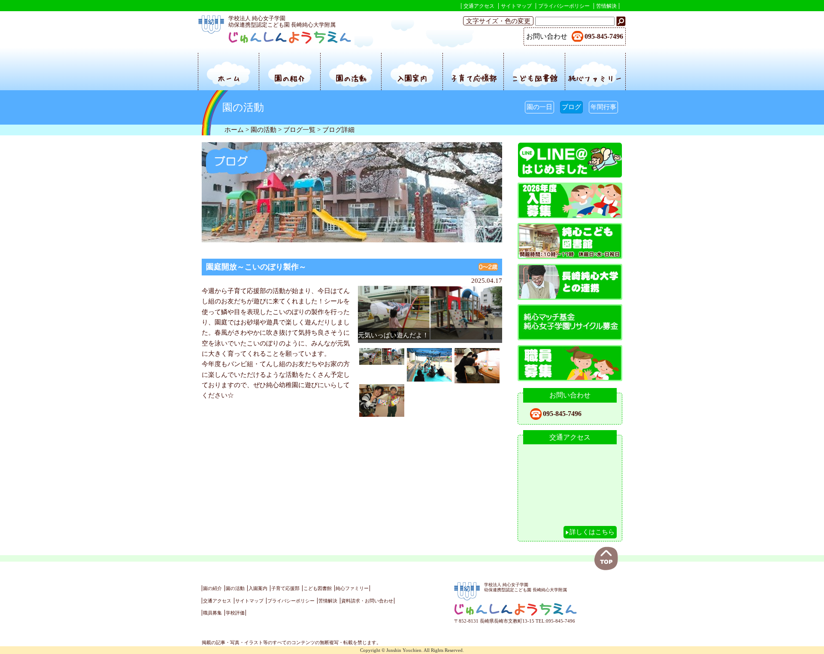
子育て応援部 (473, 78)
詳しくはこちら (592, 531)
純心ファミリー (595, 78)
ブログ (571, 106)
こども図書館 (534, 78)
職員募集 (212, 612)
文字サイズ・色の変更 (498, 20)
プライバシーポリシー (564, 6)
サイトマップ (516, 6)
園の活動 (351, 78)
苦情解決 (606, 6)
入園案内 (412, 78)
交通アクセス (479, 6)
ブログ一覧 (299, 129)
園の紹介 (289, 78)
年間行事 (603, 106)
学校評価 (235, 612)
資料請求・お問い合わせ (367, 600)
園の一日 (539, 106)
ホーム (228, 78)
